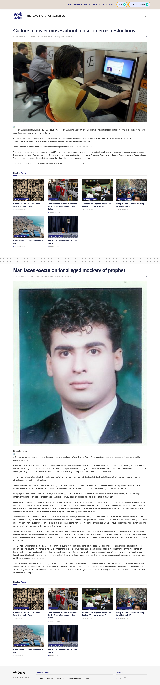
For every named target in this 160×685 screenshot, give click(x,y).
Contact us (60, 678)
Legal (87, 678)
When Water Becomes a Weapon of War (28, 242)
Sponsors (39, 678)
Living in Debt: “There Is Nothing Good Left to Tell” (130, 205)
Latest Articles (48, 37)
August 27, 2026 (19, 209)
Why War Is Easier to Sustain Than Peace (62, 242)
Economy (53, 199)
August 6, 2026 (19, 247)
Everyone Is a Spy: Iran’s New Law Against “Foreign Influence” (96, 205)
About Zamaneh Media (55, 16)
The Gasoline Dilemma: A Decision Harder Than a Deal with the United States (62, 206)
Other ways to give (74, 678)
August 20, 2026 (54, 212)
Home (28, 16)
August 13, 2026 (122, 209)
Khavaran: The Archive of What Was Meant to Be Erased (26, 205)
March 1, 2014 (35, 276)
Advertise (38, 16)
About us (50, 678)
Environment (20, 236)
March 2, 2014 (35, 37)
